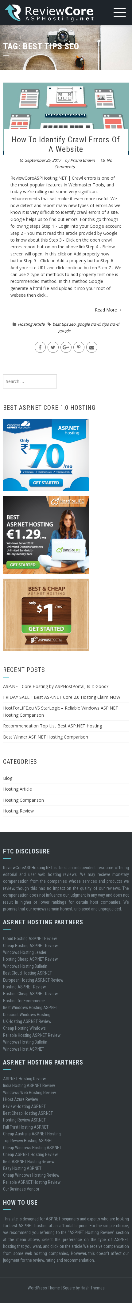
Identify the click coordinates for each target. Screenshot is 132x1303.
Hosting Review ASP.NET (24, 1120)
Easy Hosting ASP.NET (22, 1168)
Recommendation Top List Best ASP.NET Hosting (52, 726)
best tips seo (64, 324)
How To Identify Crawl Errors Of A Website (66, 144)
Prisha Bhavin (82, 160)
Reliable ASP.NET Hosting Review (31, 1182)
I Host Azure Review (20, 1099)
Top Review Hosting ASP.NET (28, 1140)
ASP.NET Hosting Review (24, 1078)
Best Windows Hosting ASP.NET (30, 1007)
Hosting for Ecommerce (24, 1000)
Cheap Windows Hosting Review (31, 1175)
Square (69, 1287)
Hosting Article (31, 324)
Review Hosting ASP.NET (24, 1106)
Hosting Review (18, 811)
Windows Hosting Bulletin (25, 966)
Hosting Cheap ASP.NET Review (30, 959)
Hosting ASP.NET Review (24, 986)
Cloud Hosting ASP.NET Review (30, 938)
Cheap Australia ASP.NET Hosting (32, 1133)
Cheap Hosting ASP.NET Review (30, 945)
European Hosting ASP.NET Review (33, 980)
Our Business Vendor (21, 1189)
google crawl (88, 324)
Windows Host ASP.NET (23, 1049)
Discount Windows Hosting (26, 1014)
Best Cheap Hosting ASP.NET (28, 1113)
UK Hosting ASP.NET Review (27, 1021)
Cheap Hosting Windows (24, 1028)
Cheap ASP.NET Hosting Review (30, 1154)
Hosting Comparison (23, 800)
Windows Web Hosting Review (29, 1092)
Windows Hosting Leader (24, 952)
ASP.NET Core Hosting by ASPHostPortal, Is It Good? (55, 686)
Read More (106, 310)
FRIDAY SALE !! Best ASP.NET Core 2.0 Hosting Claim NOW (61, 697)
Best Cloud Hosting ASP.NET (27, 973)
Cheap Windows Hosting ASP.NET (32, 1147)
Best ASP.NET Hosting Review (28, 1161)
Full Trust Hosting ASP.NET (26, 1127)
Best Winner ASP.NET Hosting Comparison (45, 737)
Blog (7, 778)
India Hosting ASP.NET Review (29, 1085)
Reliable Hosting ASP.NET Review (31, 1035)
